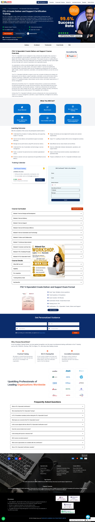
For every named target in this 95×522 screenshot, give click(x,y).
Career (41, 471)
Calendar (51, 2)
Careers (25, 470)
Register (84, 2)
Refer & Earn (91, 2)
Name (52, 173)
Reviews (14, 37)
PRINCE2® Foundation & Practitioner (71, 488)
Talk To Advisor (53, 310)
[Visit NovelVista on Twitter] (12, 458)
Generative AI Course (36, 488)
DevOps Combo (32, 489)
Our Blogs (10, 473)
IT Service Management (13, 8)
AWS (36, 481)
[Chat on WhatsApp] (3, 518)
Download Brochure (20, 33)
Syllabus (26, 45)
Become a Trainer (28, 473)
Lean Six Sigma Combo (49, 489)
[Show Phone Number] (87, 520)
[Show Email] (85, 520)
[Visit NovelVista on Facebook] (16, 458)
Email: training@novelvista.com (79, 470)
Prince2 (43, 481)
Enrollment (37, 45)
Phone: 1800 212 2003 (77, 468)
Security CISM (40, 489)
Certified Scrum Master (60, 489)
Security (55, 481)
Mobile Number (54, 182)
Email (52, 177)
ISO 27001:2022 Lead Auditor (23, 488)
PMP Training (83, 488)
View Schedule (8, 33)
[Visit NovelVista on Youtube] (20, 458)
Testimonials (48, 45)
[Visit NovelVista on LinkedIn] (9, 458)
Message (53, 192)
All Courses (42, 2)
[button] (52, 185)
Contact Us (10, 471)
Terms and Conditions (45, 470)
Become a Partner (28, 471)
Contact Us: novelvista (77, 471)
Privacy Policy (42, 332)
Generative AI (31, 481)
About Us (68, 2)
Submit (65, 200)
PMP (47, 481)
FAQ (69, 45)
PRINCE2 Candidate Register (63, 471)
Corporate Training (60, 2)
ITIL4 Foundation (12, 488)
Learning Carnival (76, 2)
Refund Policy (43, 473)
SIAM (39, 481)
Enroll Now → (40, 180)
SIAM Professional (57, 488)
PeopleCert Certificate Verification (61, 474)
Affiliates (26, 468)
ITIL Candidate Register (62, 470)
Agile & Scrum (69, 481)
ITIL (24, 481)
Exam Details (60, 45)
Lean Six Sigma (61, 481)
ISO (26, 481)
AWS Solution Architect (46, 488)
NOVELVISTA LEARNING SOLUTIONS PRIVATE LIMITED (54, 518)
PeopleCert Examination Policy (63, 468)
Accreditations (11, 470)
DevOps (50, 481)
